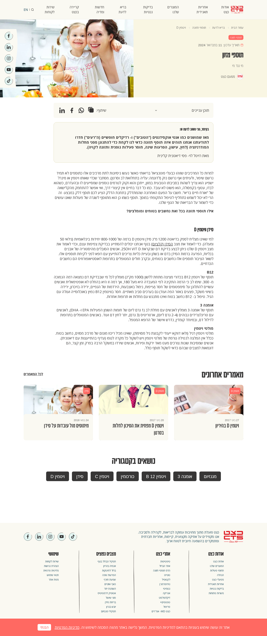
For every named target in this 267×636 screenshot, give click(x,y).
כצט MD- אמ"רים (161, 611)
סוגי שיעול (111, 597)
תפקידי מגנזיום (108, 611)
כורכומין (127, 476)
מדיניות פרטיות (51, 570)
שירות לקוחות (49, 9)
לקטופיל (166, 579)
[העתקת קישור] (91, 110)
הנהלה (220, 575)
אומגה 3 (185, 476)
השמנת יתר (110, 588)
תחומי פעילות (217, 570)
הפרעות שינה (109, 575)
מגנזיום (210, 476)
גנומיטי (166, 588)
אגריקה (166, 593)
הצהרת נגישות (51, 566)
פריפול (166, 606)
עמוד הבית (237, 28)
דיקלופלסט (164, 597)
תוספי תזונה (199, 28)
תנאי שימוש (53, 575)
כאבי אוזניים (110, 584)
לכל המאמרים (33, 374)
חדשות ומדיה (99, 9)
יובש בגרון (111, 606)
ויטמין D (181, 28)
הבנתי (44, 627)
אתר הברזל (164, 566)
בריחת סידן (110, 602)
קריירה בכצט (74, 9)
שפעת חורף (110, 579)
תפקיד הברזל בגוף (107, 561)
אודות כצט (225, 9)
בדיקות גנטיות (148, 9)
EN (26, 9)
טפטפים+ (165, 602)
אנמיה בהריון (109, 566)
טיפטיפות (165, 561)
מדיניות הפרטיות (67, 627)
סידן (79, 476)
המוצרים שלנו (173, 9)
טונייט (167, 575)
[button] (182, 110)
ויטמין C (102, 476)
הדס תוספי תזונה (161, 570)
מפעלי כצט (218, 579)
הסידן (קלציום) (162, 244)
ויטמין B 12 (156, 476)
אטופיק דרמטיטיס (107, 593)
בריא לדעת (122, 9)
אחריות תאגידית (202, 9)
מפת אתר (54, 579)
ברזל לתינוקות (109, 570)
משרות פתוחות (216, 593)
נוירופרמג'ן (164, 584)
